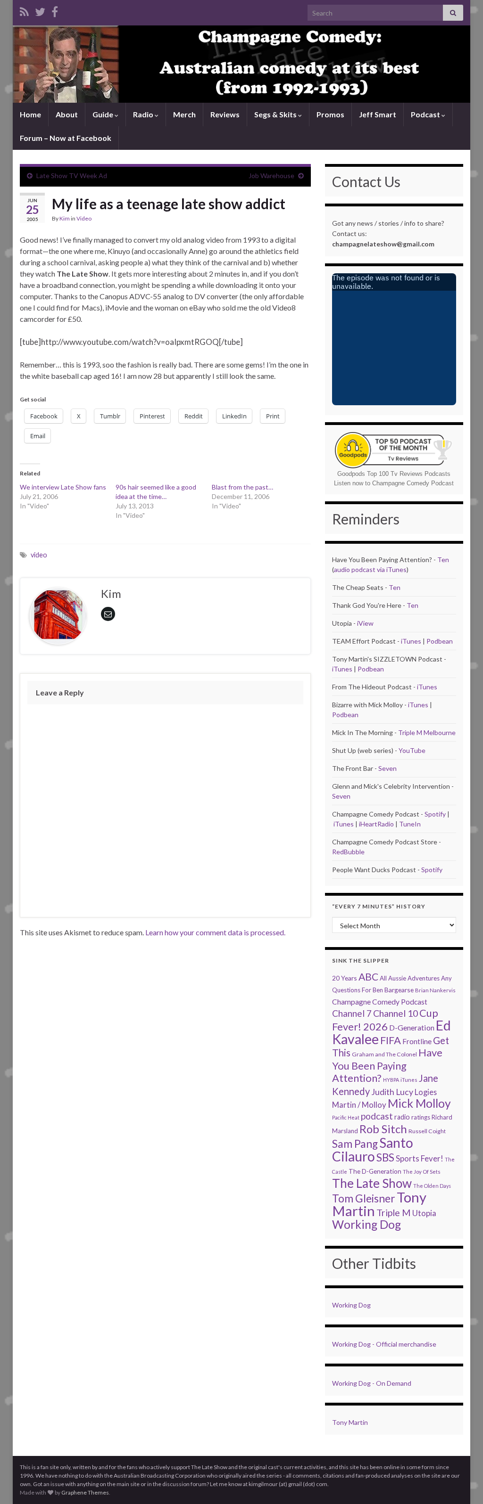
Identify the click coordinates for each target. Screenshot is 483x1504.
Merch (184, 114)
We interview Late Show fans (63, 487)
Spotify (435, 814)
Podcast (426, 114)
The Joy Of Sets (422, 1172)
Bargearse (399, 990)
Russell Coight (427, 1131)
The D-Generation (375, 1171)
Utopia (424, 1213)
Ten (443, 560)
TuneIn (410, 824)
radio (402, 1117)
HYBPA (391, 1080)
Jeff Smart (377, 114)
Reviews (225, 114)
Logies (426, 1091)
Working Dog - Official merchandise (384, 1344)
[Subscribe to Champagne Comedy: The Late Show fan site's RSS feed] (24, 10)
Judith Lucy (392, 1092)
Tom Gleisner (363, 1198)
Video (84, 218)
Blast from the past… (242, 487)
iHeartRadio (377, 824)
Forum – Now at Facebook (65, 137)
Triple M (393, 1212)
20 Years (344, 978)
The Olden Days (432, 1186)
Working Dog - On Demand (371, 1383)
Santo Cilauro (372, 1149)
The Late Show (372, 1183)
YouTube (412, 750)
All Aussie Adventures (410, 978)
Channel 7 (352, 1013)
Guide (103, 114)
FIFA (390, 1040)
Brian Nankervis (435, 990)
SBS (385, 1157)
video (39, 555)
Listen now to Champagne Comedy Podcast (394, 483)
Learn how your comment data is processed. (215, 932)
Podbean (439, 641)
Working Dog (366, 1224)
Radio (144, 114)
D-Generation (411, 1027)
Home (30, 114)
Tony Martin (350, 1422)
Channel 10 (395, 1013)
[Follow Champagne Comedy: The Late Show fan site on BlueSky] (40, 10)
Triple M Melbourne (427, 732)
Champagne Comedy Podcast (379, 1001)
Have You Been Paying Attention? (387, 1065)
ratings (420, 1117)
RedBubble (348, 852)
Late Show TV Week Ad (71, 176)
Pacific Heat (345, 1117)
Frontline (417, 1041)
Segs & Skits (276, 114)
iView (365, 623)
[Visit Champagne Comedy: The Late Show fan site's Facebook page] (54, 10)
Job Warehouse (271, 176)
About (67, 114)
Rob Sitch (383, 1129)
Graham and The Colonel (384, 1054)
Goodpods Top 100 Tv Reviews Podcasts (393, 473)
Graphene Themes (85, 1492)
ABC (368, 977)
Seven (387, 768)
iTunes (411, 641)
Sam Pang (355, 1143)
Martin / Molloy (359, 1105)
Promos (330, 114)
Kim (64, 218)
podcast (377, 1116)
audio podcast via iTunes (370, 569)
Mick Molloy (419, 1103)
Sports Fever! (419, 1158)
